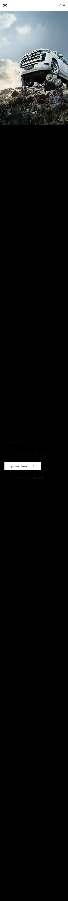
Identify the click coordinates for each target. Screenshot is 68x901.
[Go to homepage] (5, 5)
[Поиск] (60, 5)
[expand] (63, 5)
